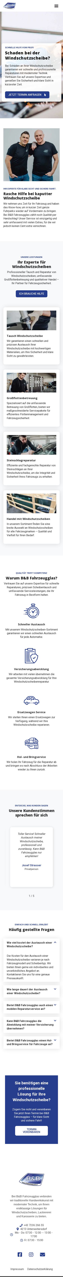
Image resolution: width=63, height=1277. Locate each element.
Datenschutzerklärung (40, 1269)
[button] (56, 6)
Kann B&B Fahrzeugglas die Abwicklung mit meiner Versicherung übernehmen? (30, 1024)
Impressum (17, 1269)
